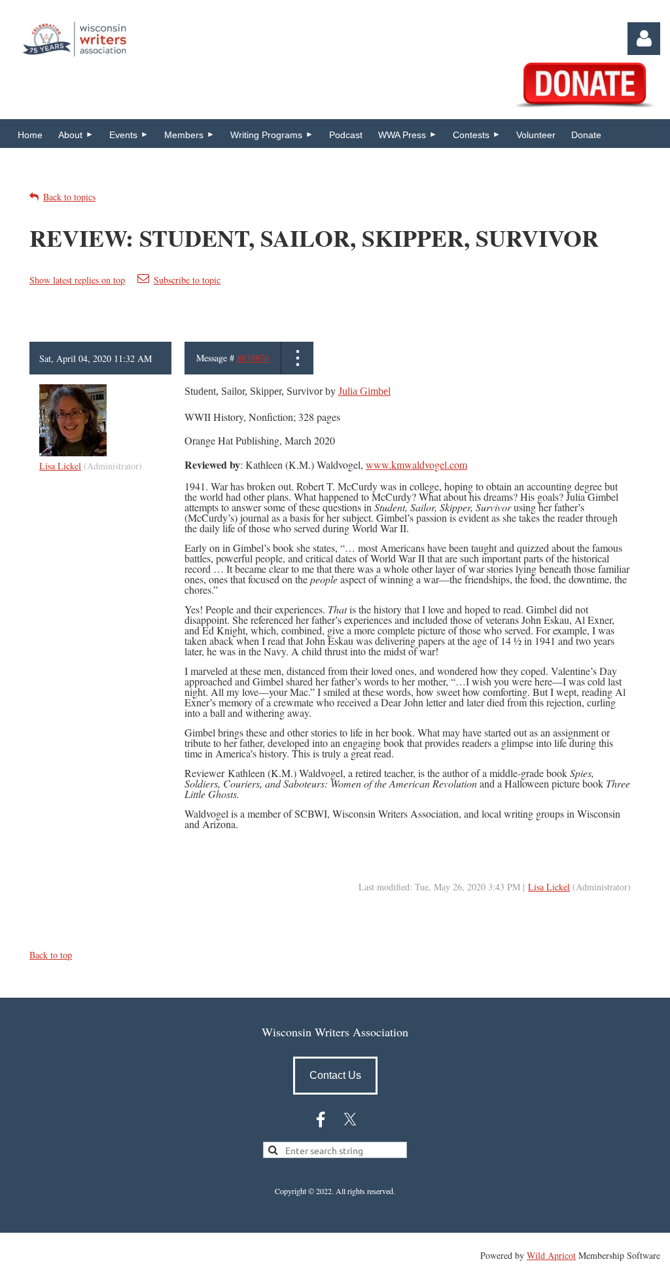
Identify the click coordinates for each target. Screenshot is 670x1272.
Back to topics (69, 197)
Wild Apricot (551, 1255)
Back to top (50, 955)
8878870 (253, 358)
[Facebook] (320, 1119)
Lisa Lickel (60, 466)
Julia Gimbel (364, 391)
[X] (350, 1119)
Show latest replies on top (77, 280)
